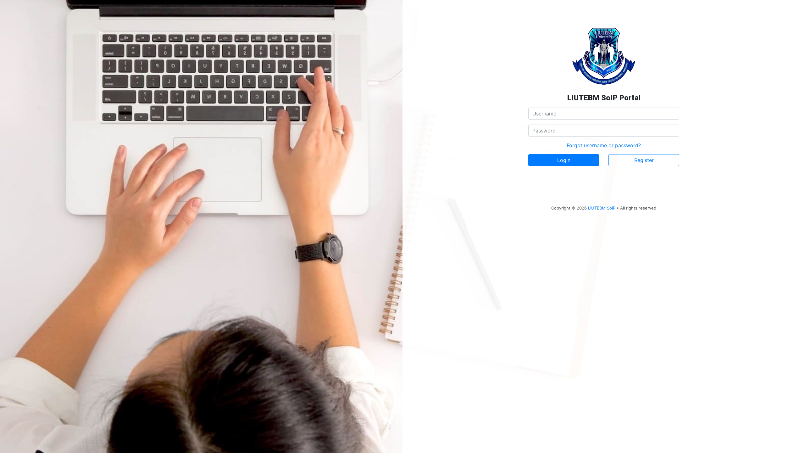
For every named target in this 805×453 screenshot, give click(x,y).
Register (644, 160)
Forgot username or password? (604, 145)
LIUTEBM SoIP (601, 207)
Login (563, 160)
